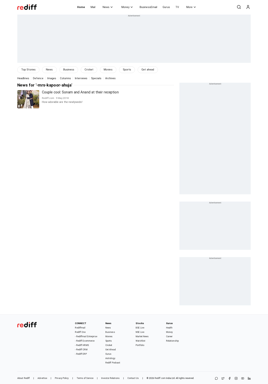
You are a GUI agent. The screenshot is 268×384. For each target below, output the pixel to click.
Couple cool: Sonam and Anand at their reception (80, 92)
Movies (108, 69)
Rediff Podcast (112, 362)
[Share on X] (223, 378)
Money (125, 7)
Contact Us (133, 378)
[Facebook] (229, 378)
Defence (38, 78)
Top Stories (28, 69)
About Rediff (23, 378)
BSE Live (140, 327)
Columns (65, 78)
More (189, 7)
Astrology (110, 358)
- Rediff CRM (81, 349)
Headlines (23, 78)
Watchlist (140, 341)
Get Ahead (110, 349)
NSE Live (140, 332)
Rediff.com (160, 378)
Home (81, 7)
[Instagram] (236, 378)
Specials (96, 78)
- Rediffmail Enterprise (86, 336)
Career (169, 336)
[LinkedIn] (249, 378)
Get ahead (147, 69)
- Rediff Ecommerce (84, 341)
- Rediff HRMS (82, 345)
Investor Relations (110, 378)
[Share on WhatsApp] (216, 378)
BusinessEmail (148, 7)
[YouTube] (242, 378)
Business (68, 69)
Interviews (81, 78)
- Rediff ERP (81, 354)
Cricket (89, 69)
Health (169, 327)
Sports (127, 69)
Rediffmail (80, 327)
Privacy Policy (62, 378)
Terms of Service (85, 378)
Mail (93, 7)
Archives (110, 78)
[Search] (239, 7)
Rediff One (80, 332)
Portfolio (140, 345)
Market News (142, 336)
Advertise (42, 378)
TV (177, 7)
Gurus (166, 7)
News (106, 7)
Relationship (172, 341)
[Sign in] (248, 7)
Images (51, 78)
